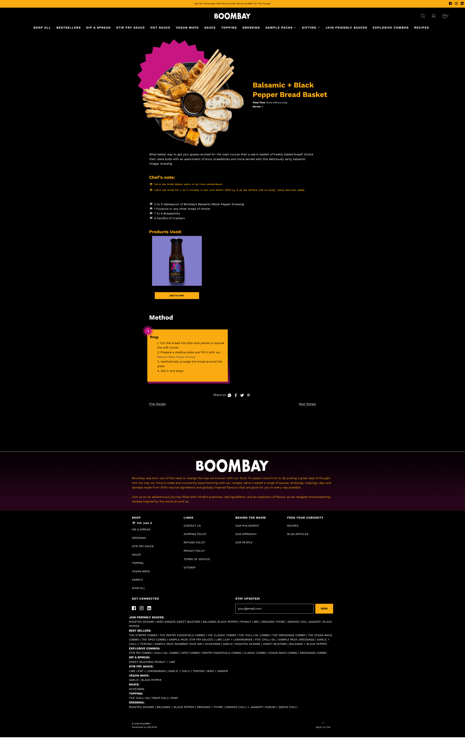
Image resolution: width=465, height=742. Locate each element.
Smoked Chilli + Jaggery (244, 707)
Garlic (228, 644)
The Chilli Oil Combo (254, 635)
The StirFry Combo (143, 635)
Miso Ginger (166, 621)
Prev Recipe (157, 404)
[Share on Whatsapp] (229, 395)
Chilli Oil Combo (166, 653)
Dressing (251, 27)
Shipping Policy (195, 534)
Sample (137, 579)
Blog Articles (297, 534)
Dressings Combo (313, 653)
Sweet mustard (189, 621)
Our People (244, 542)
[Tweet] (241, 395)
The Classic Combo (221, 635)
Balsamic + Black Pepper (308, 644)
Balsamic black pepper (220, 621)
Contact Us (192, 525)
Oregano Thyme (273, 621)
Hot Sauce (160, 27)
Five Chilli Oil (265, 639)
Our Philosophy (247, 525)
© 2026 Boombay (141, 723)
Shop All (42, 27)
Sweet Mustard (275, 644)
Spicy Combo (190, 653)
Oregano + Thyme (210, 707)
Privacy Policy (194, 550)
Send (324, 608)
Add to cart (176, 295)
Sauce (210, 27)
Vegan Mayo (187, 27)
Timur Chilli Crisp (164, 698)
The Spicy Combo (153, 639)
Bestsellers (68, 27)
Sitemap (189, 567)
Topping (229, 27)
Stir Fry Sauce (130, 27)
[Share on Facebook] (235, 395)
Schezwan (212, 644)
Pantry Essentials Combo (221, 653)
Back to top (323, 727)
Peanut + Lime (164, 662)
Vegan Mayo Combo (282, 653)
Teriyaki (146, 644)
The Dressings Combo (288, 635)
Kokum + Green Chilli (281, 707)
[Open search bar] (425, 16)
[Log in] (436, 16)
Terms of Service (197, 559)
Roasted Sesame (141, 621)
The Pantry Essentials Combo (182, 635)
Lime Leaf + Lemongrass (234, 639)
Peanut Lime (249, 621)
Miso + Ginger (217, 671)
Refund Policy (194, 542)
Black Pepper (151, 680)
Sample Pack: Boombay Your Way (178, 644)
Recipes (421, 27)
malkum (152, 727)
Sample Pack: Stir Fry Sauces (191, 639)
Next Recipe (307, 404)
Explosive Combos (391, 27)
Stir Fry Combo (140, 653)
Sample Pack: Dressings (296, 639)
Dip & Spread (98, 27)
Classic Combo (255, 653)
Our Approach (245, 534)
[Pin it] (248, 395)
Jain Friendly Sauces (346, 27)
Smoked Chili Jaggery (304, 621)
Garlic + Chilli (179, 671)
